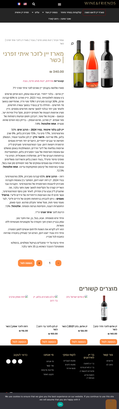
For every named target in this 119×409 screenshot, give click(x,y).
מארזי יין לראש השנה (94, 12)
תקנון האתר (48, 374)
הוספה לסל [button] (108, 342)
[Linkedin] (8, 361)
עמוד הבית (59, 40)
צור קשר (49, 365)
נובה (33, 40)
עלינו (37, 12)
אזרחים (49, 81)
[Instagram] (14, 361)
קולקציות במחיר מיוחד (71, 12)
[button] (59, 4)
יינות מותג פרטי (44, 40)
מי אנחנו (49, 361)
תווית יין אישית (22, 12)
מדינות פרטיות (47, 370)
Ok (60, 404)
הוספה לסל (26, 263)
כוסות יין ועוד (51, 12)
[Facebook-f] (20, 361)
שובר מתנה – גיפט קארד (59, 18)
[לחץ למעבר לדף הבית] (100, 4)
